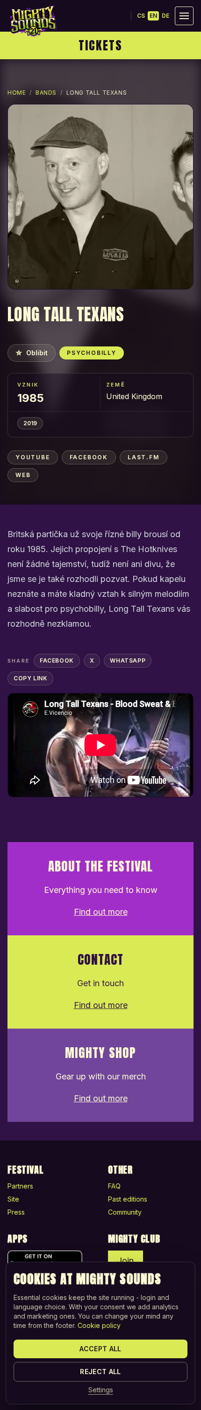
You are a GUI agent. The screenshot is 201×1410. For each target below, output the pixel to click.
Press (16, 1212)
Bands (46, 92)
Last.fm (143, 457)
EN (153, 15)
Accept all (100, 1349)
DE (165, 15)
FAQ (114, 1186)
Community (125, 1212)
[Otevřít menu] (184, 16)
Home (16, 92)
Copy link (30, 678)
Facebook (89, 457)
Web (22, 474)
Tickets (100, 45)
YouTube (32, 457)
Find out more (101, 912)
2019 (30, 423)
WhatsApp (127, 660)
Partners (20, 1186)
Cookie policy (99, 1325)
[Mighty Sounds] (32, 21)
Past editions (127, 1199)
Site (13, 1199)
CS (141, 15)
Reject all (100, 1371)
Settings (100, 1390)
